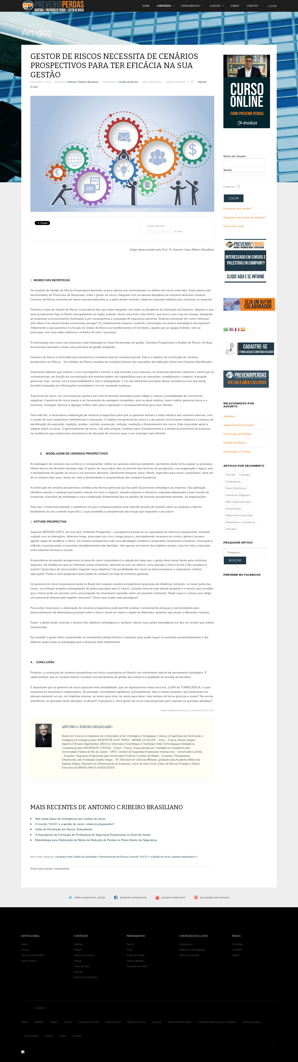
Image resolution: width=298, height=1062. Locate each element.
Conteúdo (164, 5)
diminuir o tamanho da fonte (188, 81)
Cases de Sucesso (84, 955)
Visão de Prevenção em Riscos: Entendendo (63, 829)
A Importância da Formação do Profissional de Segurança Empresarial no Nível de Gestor (93, 834)
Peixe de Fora (81, 966)
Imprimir (202, 82)
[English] (231, 330)
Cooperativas (233, 481)
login (272, 5)
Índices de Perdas (189, 955)
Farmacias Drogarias (237, 495)
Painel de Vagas (136, 955)
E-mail (34, 86)
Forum (130, 944)
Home (146, 5)
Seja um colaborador (32, 955)
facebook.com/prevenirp (133, 897)
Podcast (78, 971)
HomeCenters (233, 508)
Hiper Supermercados (238, 501)
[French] (237, 330)
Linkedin (237, 949)
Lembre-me (229, 187)
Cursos (215, 5)
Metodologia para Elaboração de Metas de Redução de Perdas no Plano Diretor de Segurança (96, 840)
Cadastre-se (186, 944)
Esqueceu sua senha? (237, 208)
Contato (252, 5)
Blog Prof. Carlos (136, 1022)
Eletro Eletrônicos (235, 488)
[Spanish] (242, 330)
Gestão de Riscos (128, 82)
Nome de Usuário (234, 156)
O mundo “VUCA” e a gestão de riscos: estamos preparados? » (163, 856)
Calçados (244, 474)
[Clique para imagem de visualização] (122, 154)
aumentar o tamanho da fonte (192, 81)
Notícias (38, 1022)
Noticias (78, 944)
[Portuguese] (225, 330)
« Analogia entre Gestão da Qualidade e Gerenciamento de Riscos (91, 856)
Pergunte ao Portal (137, 966)
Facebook (237, 944)
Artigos (78, 949)
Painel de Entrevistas (85, 977)
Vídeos (78, 961)
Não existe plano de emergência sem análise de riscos (70, 818)
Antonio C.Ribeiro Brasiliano (83, 82)
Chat (129, 949)
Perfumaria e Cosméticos (240, 522)
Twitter (235, 955)
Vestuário (230, 528)
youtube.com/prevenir (173, 897)
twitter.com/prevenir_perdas (90, 897)
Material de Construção (239, 515)
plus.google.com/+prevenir (214, 897)
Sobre (234, 5)
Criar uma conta (233, 226)
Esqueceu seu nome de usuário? (244, 217)
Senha (227, 170)
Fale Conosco (29, 961)
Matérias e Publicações (192, 949)
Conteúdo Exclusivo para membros (217, 1022)
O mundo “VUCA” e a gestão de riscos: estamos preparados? (74, 824)
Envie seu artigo (252, 1022)
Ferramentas (190, 5)
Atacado (230, 474)
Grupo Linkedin (135, 961)
